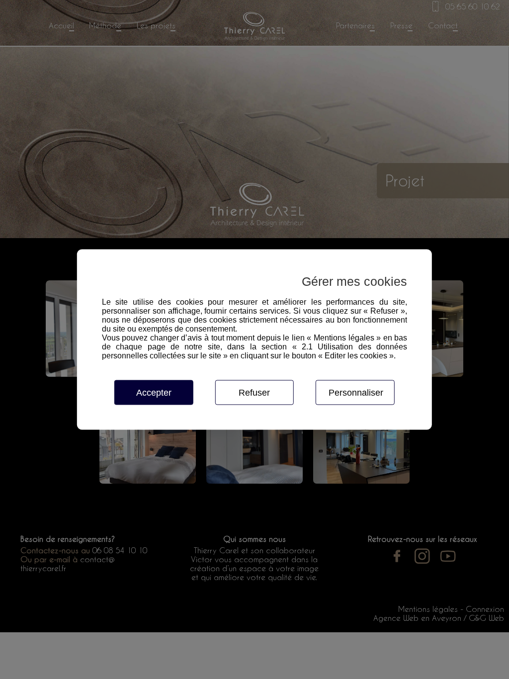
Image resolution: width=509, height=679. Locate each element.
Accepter (153, 393)
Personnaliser (356, 393)
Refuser (254, 393)
